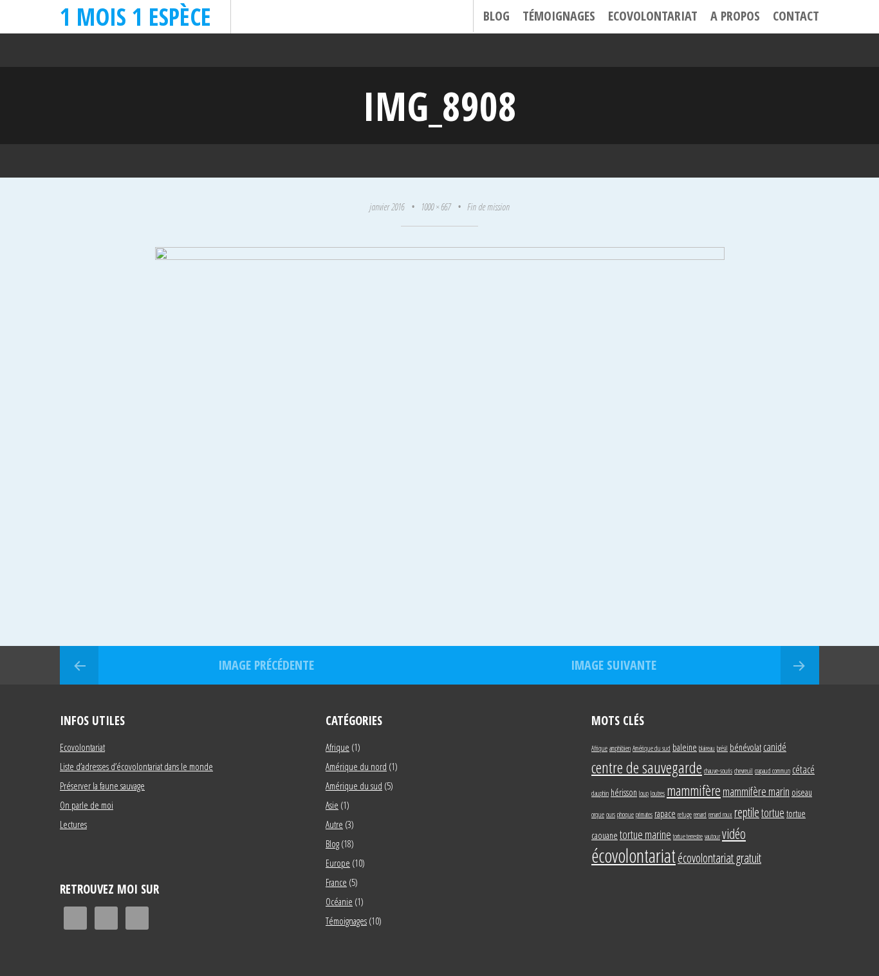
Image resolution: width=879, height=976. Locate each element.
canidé (774, 746)
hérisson (624, 792)
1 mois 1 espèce (135, 16)
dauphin (600, 793)
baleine (684, 747)
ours (610, 814)
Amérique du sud (354, 785)
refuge (685, 814)
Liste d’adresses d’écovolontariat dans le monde (136, 766)
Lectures (73, 824)
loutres (658, 793)
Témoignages (559, 15)
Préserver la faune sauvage (102, 785)
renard (700, 814)
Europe (338, 862)
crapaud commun (772, 770)
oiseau (801, 792)
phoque (625, 814)
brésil (722, 748)
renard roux (720, 814)
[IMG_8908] (440, 255)
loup (644, 793)
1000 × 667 (435, 206)
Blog (496, 15)
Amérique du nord (356, 766)
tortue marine (645, 834)
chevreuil (743, 770)
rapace (665, 813)
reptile (746, 812)
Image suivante (613, 665)
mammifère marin (756, 791)
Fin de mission (488, 206)
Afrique (337, 747)
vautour (712, 836)
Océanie (339, 901)
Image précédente (266, 665)
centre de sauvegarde (646, 767)
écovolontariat (633, 856)
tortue (772, 812)
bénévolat (745, 747)
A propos (735, 15)
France (336, 882)
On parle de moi (86, 804)
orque (597, 814)
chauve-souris (718, 770)
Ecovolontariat (653, 15)
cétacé (803, 769)
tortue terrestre (688, 836)
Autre (334, 824)
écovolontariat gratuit (719, 858)
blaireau (707, 748)
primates (644, 814)
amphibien (620, 748)
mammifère (694, 790)
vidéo (734, 833)
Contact (796, 15)
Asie (332, 804)
